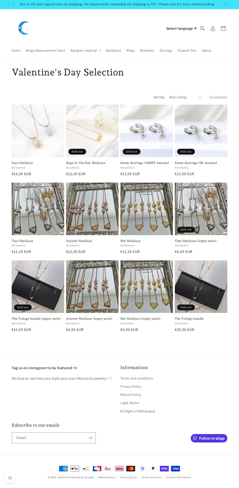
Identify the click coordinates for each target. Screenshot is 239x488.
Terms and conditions (136, 378)
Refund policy (106, 477)
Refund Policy (130, 395)
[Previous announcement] (13, 4)
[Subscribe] (90, 437)
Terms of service (151, 477)
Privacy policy (128, 477)
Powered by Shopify (82, 477)
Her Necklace (130, 241)
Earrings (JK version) (196, 163)
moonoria (63, 477)
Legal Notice (129, 403)
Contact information (178, 477)
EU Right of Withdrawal (137, 411)
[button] (85, 50)
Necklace (22, 163)
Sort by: (159, 97)
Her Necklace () (140, 318)
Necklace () (89, 318)
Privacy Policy (130, 386)
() (36, 318)
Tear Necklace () (195, 241)
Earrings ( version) (144, 163)
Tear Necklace (22, 241)
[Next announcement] (226, 4)
